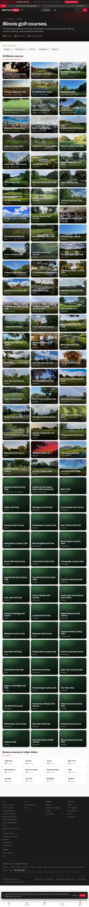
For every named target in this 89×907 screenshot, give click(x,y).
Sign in (78, 10)
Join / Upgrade (72, 808)
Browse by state (8, 808)
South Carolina (58, 867)
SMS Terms (59, 879)
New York (25, 867)
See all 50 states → (20, 870)
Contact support (8, 853)
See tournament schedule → (12, 59)
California (6, 867)
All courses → (7, 755)
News (26, 808)
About (69, 813)
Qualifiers (6, 839)
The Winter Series (8, 833)
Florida (12, 867)
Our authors (71, 816)
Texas (18, 867)
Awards (48, 811)
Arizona (32, 867)
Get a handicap (7, 842)
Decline (75, 895)
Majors (5, 825)
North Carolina (47, 867)
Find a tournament (8, 805)
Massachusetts (79, 867)
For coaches (50, 813)
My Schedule (7, 845)
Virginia (5, 870)
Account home (72, 811)
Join (85, 10)
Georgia (39, 867)
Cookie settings (81, 879)
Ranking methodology (53, 808)
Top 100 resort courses (10, 836)
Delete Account (70, 879)
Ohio (10, 870)
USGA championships (9, 822)
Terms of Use (39, 879)
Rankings (49, 805)
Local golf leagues (9, 811)
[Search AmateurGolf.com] (55, 10)
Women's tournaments (10, 816)
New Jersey (69, 867)
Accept (82, 895)
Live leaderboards (30, 805)
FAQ (4, 856)
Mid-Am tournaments (9, 819)
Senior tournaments (9, 813)
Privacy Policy (49, 879)
